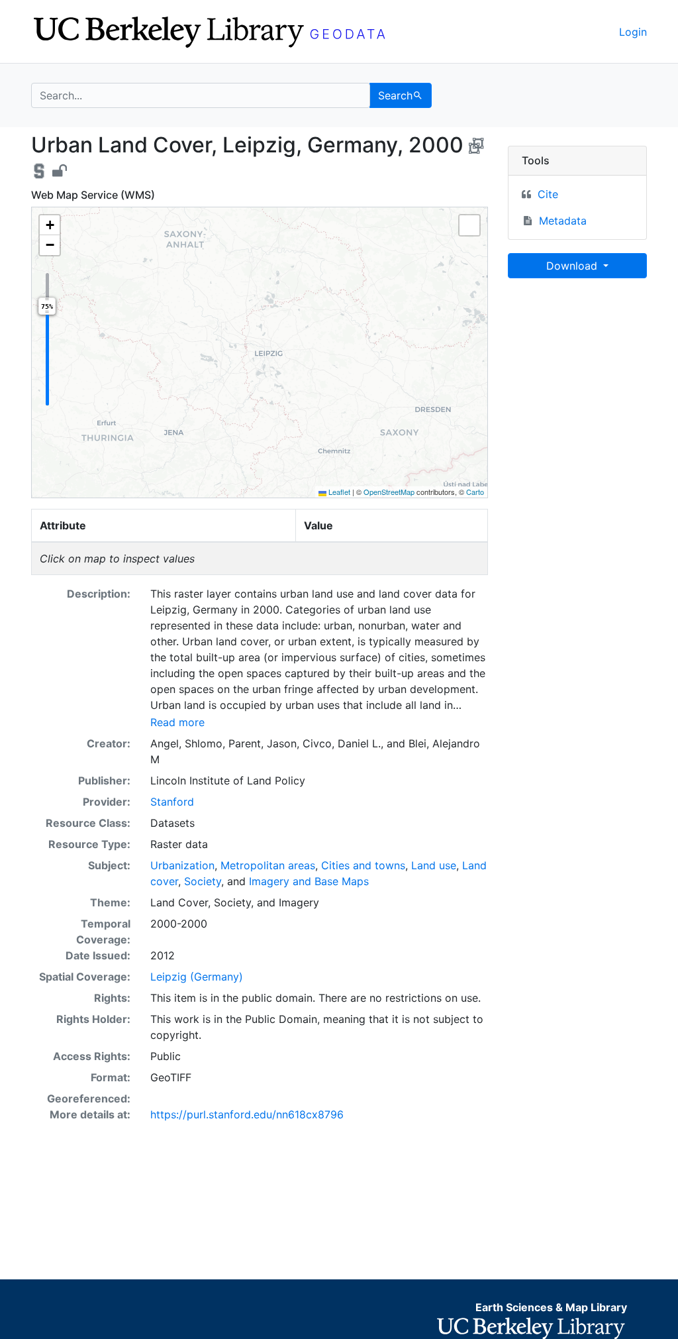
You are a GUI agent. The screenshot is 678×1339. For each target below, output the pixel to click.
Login (633, 31)
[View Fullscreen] (469, 225)
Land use (433, 865)
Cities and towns (363, 865)
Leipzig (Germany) (196, 976)
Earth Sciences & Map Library (551, 1307)
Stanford (172, 801)
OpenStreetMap (388, 491)
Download (573, 265)
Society (202, 881)
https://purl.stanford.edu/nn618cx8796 (247, 1114)
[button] (50, 225)
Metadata (563, 220)
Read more (177, 722)
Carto (475, 491)
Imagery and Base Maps (309, 881)
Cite (548, 194)
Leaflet (338, 491)
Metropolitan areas (267, 865)
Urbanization (182, 865)
